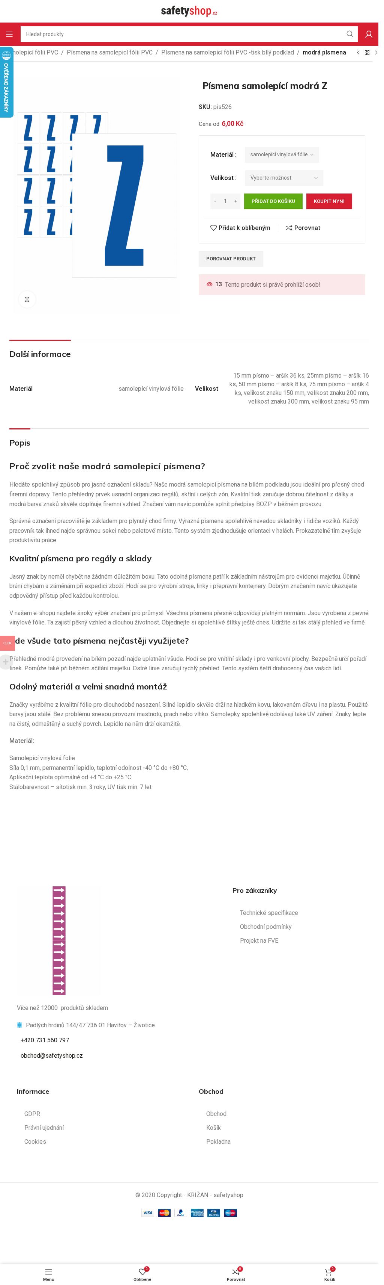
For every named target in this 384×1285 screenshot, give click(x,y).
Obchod (216, 1113)
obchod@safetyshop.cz (52, 1055)
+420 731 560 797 (45, 1040)
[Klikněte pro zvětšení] (27, 299)
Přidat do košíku (273, 201)
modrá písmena (324, 52)
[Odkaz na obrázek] (59, 940)
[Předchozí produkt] (358, 52)
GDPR (32, 1113)
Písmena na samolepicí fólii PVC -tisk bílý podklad (227, 52)
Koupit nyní (329, 201)
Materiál (222, 154)
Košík (213, 1127)
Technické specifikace (269, 912)
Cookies (35, 1141)
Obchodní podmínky (266, 926)
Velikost (222, 177)
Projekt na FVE (259, 940)
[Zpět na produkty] (367, 52)
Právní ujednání (44, 1127)
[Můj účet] (369, 34)
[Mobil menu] (9, 34)
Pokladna (218, 1141)
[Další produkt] (376, 52)
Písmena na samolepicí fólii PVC (110, 52)
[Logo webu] (189, 10)
